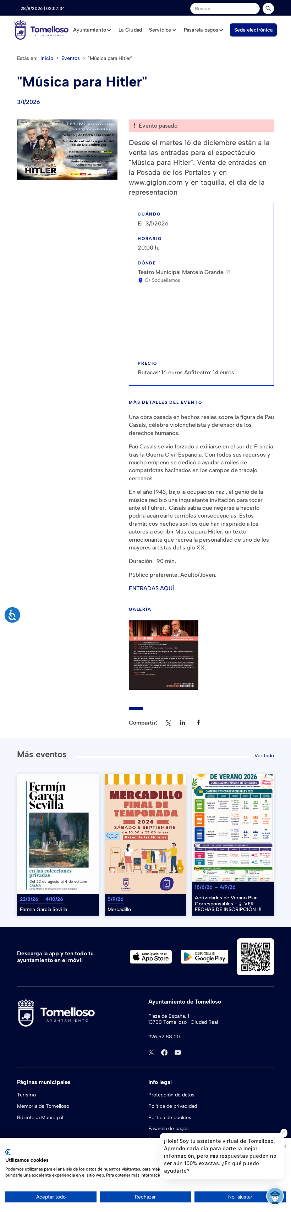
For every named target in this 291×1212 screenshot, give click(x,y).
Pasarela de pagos (168, 1129)
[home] (41, 30)
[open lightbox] (67, 149)
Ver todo (264, 756)
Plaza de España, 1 (168, 1016)
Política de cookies (169, 1118)
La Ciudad (130, 30)
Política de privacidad (172, 1106)
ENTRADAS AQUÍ (151, 588)
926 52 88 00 (164, 1037)
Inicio (46, 58)
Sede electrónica (253, 30)
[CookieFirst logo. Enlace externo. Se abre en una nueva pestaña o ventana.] (8, 1152)
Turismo (26, 1095)
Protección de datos (171, 1095)
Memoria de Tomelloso (43, 1106)
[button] (92, 30)
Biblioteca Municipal (40, 1118)
